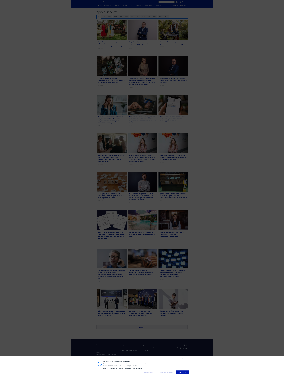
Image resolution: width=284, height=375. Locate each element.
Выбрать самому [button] (148, 372)
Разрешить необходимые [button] (166, 372)
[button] (183, 359)
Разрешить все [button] (182, 372)
